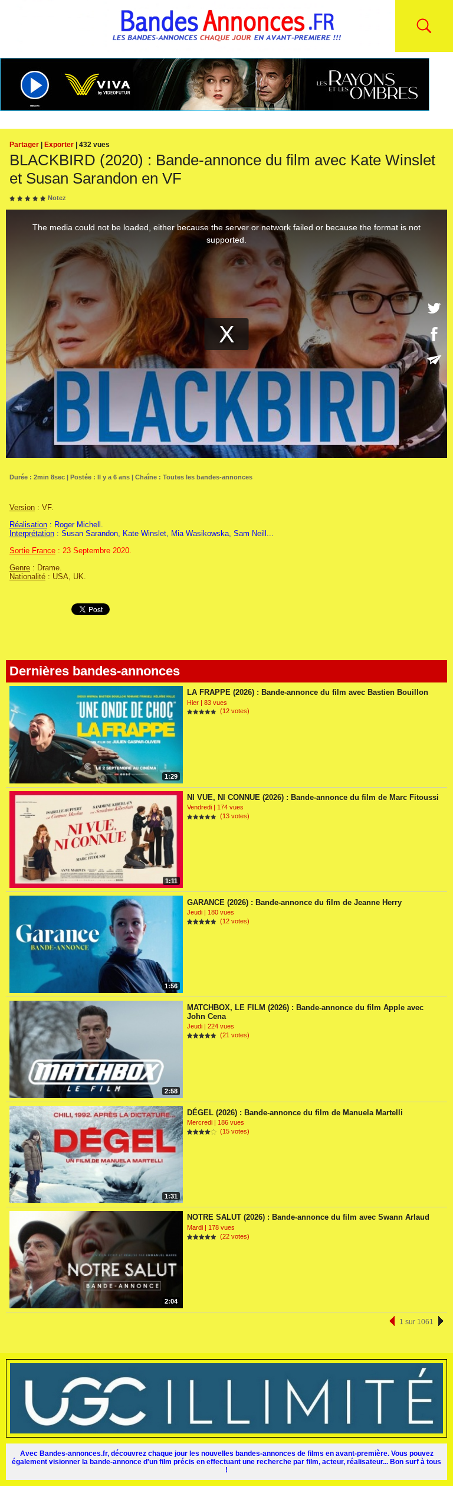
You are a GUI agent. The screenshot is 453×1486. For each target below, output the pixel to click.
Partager (24, 145)
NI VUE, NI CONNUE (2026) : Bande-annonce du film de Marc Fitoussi (313, 797)
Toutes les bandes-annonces (207, 477)
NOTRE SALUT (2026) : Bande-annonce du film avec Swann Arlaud (308, 1217)
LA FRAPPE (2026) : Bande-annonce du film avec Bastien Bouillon (307, 692)
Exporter (59, 145)
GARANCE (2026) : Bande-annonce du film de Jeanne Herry (294, 902)
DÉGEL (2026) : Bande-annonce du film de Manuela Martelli (295, 1112)
